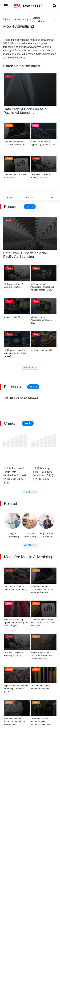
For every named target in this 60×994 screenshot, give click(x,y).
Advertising (21, 19)
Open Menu (5, 5)
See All (29, 206)
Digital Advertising (38, 19)
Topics (7, 19)
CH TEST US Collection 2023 (21, 397)
